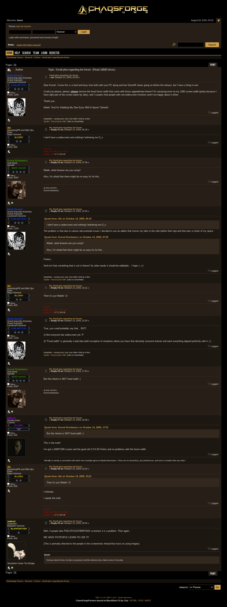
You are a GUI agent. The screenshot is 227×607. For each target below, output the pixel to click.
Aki (9, 128)
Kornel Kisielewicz (17, 160)
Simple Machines (125, 597)
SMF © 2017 (112, 597)
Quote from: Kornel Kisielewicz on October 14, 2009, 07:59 (76, 237)
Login (44, 53)
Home (10, 53)
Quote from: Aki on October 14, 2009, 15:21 (67, 476)
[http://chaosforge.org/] (12, 204)
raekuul (11, 521)
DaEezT (11, 418)
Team (36, 53)
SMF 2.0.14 (100, 597)
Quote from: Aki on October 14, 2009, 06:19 (67, 218)
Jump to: (183, 587)
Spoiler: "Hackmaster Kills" (55, 121)
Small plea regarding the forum (63, 75)
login (18, 26)
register (27, 26)
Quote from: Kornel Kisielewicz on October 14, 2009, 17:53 (76, 427)
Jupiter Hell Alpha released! (28, 45)
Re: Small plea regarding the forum (65, 128)
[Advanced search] (174, 44)
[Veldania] (12, 568)
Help (17, 53)
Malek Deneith (15, 75)
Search (26, 53)
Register (54, 53)
